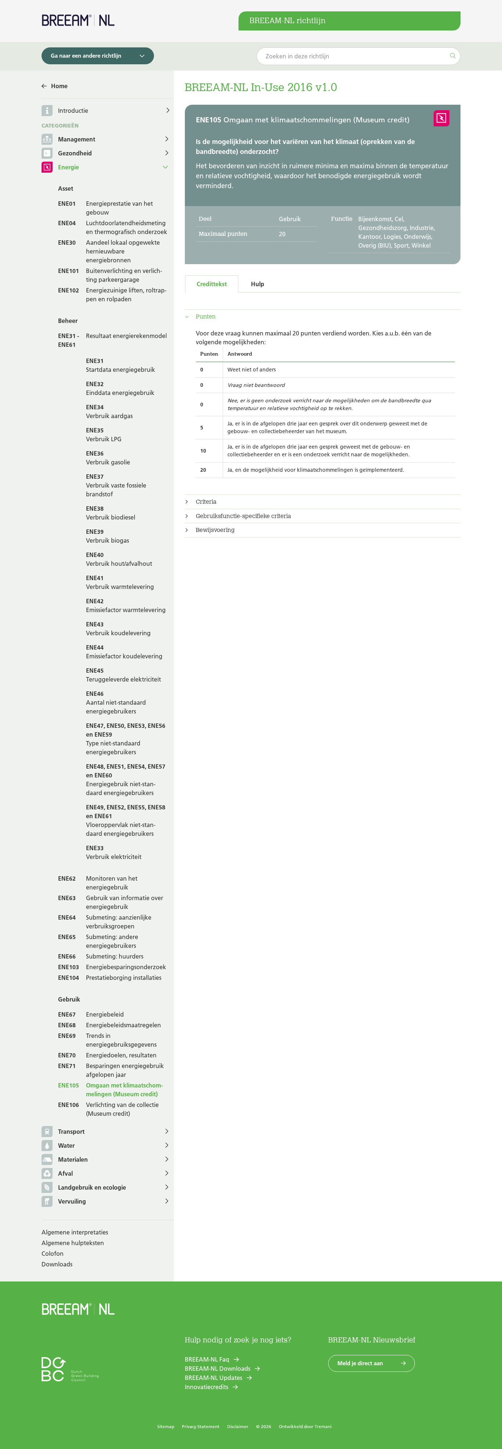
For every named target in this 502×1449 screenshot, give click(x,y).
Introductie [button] (73, 110)
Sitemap (165, 1426)
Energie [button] (68, 167)
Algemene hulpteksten (73, 1243)
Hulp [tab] (257, 284)
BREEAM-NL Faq (207, 1359)
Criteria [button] (206, 502)
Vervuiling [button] (72, 1201)
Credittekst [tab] (212, 284)
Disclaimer (237, 1426)
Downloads (57, 1264)
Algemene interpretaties (75, 1232)
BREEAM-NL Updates (213, 1377)
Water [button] (66, 1145)
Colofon (53, 1253)
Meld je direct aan (360, 1363)
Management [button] (76, 139)
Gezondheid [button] (75, 153)
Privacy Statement (200, 1426)
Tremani (323, 1426)
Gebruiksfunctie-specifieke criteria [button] (243, 516)
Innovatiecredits (206, 1387)
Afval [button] (65, 1173)
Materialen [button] (73, 1159)
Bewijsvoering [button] (215, 530)
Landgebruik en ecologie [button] (92, 1187)
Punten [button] (206, 316)
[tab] (322, 317)
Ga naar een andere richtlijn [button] (86, 55)
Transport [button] (71, 1131)
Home (59, 86)
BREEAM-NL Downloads (217, 1368)
